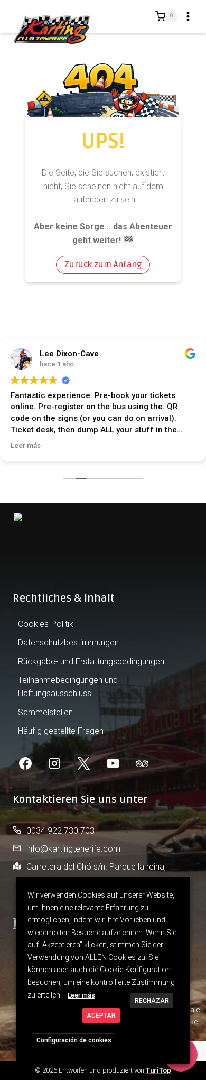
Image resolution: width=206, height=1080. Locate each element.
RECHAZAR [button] (152, 1000)
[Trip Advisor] (142, 763)
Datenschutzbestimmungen (68, 643)
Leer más (81, 995)
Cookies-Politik (45, 624)
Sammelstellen (45, 712)
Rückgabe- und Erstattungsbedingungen (91, 662)
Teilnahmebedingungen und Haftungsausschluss (68, 687)
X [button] (181, 887)
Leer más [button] (26, 445)
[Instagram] (54, 763)
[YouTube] (113, 763)
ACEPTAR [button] (101, 1015)
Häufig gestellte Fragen (61, 731)
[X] (83, 763)
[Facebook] (25, 763)
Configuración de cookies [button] (73, 1040)
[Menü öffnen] (188, 16)
